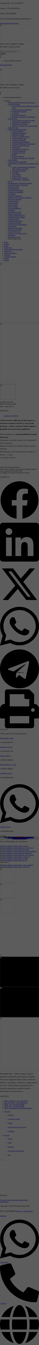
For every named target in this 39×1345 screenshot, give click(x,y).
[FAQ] (19, 1002)
